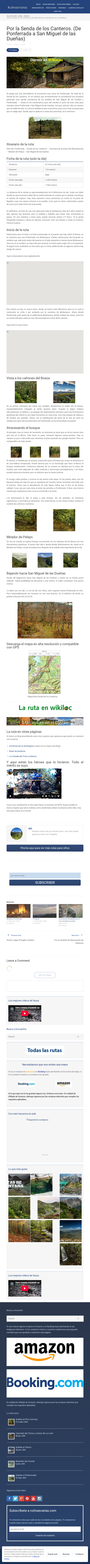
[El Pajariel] (45, 911)
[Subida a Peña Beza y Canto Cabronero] (71, 1208)
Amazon (29, 1071)
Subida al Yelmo (23, 1447)
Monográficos (38, 8)
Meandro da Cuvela (25, 1461)
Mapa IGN (57, 11)
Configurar (80, 1554)
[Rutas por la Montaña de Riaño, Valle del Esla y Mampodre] (71, 1185)
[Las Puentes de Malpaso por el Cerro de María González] (71, 911)
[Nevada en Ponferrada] (19, 911)
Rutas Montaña (49, 4)
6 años (16, 44)
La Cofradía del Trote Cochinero (23, 756)
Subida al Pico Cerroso (27, 1419)
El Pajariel (36, 919)
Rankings (62, 8)
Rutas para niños (64, 4)
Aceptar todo (53, 1554)
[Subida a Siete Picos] (71, 1231)
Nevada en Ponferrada (14, 919)
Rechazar (66, 1554)
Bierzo (23, 44)
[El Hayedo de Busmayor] (19, 1231)
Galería (76, 4)
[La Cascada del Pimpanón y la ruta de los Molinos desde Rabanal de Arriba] (71, 1254)
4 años (9, 44)
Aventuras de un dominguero (21, 746)
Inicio (38, 4)
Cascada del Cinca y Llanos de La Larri (34, 1433)
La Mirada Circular (76, 8)
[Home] (19, 1185)
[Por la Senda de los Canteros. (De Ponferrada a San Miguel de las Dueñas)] (19, 1208)
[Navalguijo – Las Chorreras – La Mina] (41, 1185)
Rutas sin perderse (17, 751)
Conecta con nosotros (45, 1535)
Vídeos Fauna (51, 8)
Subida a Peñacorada (26, 1475)
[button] (26, 393)
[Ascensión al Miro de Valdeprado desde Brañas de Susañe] (48, 1208)
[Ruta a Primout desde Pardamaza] (41, 1231)
